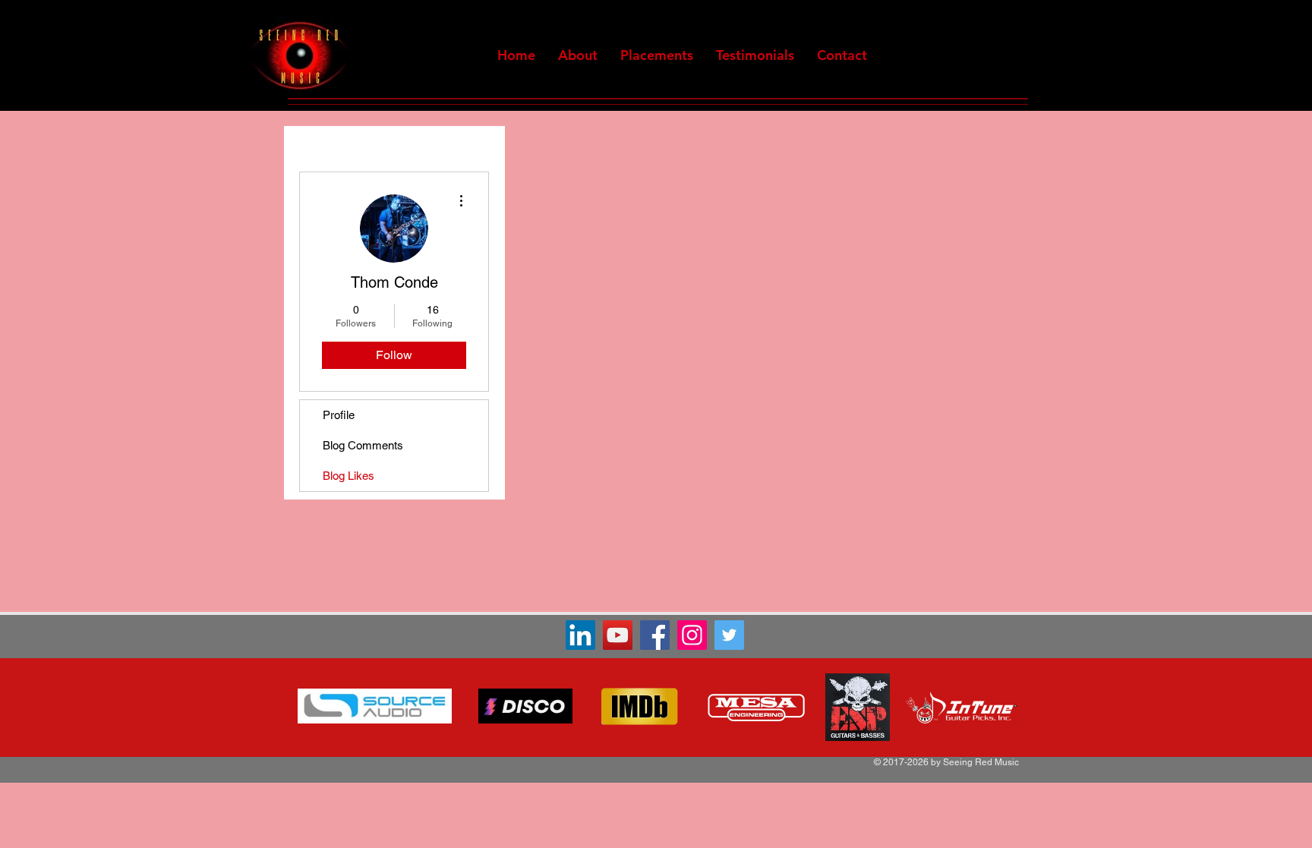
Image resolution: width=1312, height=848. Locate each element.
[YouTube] (617, 635)
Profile (339, 414)
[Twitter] (729, 635)
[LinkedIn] (580, 635)
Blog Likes (348, 475)
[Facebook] (655, 635)
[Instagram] (692, 635)
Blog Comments (363, 445)
